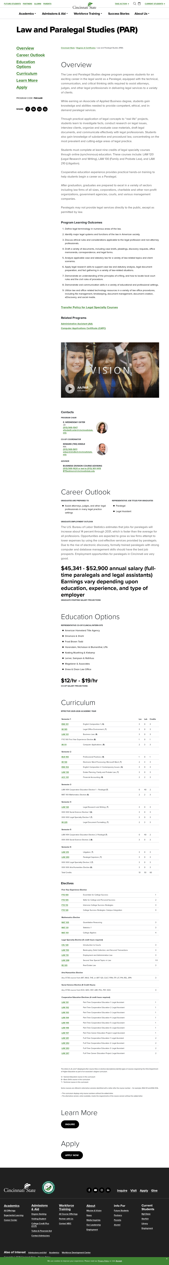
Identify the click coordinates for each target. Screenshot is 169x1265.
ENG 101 (65, 724)
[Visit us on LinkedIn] (108, 1190)
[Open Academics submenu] (35, 14)
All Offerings (9, 1210)
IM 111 (64, 745)
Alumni (37, 4)
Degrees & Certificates (86, 48)
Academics (26, 14)
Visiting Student (38, 1218)
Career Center (10, 1220)
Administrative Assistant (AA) (77, 323)
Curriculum (26, 73)
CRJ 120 (65, 945)
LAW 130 (65, 772)
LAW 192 (65, 1007)
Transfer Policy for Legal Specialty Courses (89, 307)
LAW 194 (65, 1018)
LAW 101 (65, 734)
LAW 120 (65, 807)
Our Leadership (93, 1225)
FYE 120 (65, 910)
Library (145, 1223)
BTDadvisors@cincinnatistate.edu (79, 471)
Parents (47, 4)
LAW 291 (65, 1038)
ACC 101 (65, 777)
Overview (25, 48)
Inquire (70, 1124)
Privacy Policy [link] (103, 1261)
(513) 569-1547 (70, 427)
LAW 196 (65, 1028)
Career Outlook (30, 55)
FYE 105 (65, 900)
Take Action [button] (121, 4)
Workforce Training (87, 14)
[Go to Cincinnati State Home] (20, 1187)
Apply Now (72, 1155)
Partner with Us (66, 1218)
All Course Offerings (68, 1214)
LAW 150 (65, 950)
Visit (133, 1190)
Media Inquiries (93, 1220)
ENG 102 (65, 767)
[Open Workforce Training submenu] (101, 14)
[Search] (134, 4)
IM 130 (64, 762)
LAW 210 (65, 852)
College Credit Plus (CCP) (40, 1224)
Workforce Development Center (76, 1252)
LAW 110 (65, 955)
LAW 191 (65, 1002)
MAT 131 (65, 927)
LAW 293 (65, 1048)
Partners (27, 4)
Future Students (12, 4)
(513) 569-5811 (70, 449)
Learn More (27, 80)
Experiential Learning (13, 1215)
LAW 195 (65, 1023)
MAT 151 (65, 933)
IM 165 (64, 729)
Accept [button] (119, 1261)
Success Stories (118, 14)
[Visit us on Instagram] (101, 1190)
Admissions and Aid (37, 1252)
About (90, 1206)
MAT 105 (65, 922)
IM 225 (64, 822)
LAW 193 (65, 1012)
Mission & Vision (94, 1210)
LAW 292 (65, 1043)
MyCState (146, 1214)
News (89, 1215)
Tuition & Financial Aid (41, 1231)
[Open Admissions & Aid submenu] (67, 14)
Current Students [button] (154, 4)
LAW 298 (65, 960)
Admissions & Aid (54, 14)
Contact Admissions (40, 1235)
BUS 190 (65, 757)
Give (154, 1190)
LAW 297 (65, 1053)
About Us (141, 14)
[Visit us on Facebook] (89, 1190)
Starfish (145, 1218)
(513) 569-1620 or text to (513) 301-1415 (82, 468)
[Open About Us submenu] (148, 14)
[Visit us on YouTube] (95, 1190)
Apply (21, 87)
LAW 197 (65, 1033)
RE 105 (64, 965)
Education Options (25, 64)
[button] (167, 1259)
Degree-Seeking (38, 1214)
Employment (92, 1229)
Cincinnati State (68, 48)
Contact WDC (65, 1223)
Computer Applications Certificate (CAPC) (83, 328)
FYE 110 (65, 905)
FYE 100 (65, 895)
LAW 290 (65, 857)
